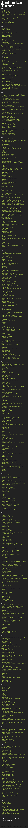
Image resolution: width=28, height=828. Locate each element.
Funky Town (5, 579)
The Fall (4, 761)
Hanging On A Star (7, 456)
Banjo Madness (6, 525)
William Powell (6, 791)
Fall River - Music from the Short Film (13, 318)
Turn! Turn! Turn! (7, 291)
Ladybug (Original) (7, 336)
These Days (5, 228)
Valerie (4, 610)
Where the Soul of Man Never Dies (12, 607)
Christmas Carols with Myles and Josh (13, 606)
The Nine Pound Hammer (8, 764)
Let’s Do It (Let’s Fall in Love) (11, 550)
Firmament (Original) (8, 340)
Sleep (3, 589)
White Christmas (6, 309)
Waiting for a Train (7, 68)
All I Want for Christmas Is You (11, 255)
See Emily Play (6, 441)
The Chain (4, 73)
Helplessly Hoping (7, 223)
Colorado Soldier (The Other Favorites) (13, 201)
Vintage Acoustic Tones (8, 101)
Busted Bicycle (6, 805)
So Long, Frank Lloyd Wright (10, 235)
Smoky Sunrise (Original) (9, 276)
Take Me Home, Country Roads (10, 119)
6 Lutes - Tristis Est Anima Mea (11, 565)
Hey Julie (4, 52)
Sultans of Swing (7, 662)
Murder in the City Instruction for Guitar (13, 754)
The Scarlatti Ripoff (7, 448)
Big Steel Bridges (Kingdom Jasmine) (12, 500)
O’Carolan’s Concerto (8, 598)
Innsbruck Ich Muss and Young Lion (12, 617)
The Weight (5, 523)
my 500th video (6, 74)
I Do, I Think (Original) (8, 330)
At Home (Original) (7, 271)
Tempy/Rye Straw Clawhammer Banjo (12, 781)
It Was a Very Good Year (9, 502)
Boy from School (6, 539)
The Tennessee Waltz (8, 621)
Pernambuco (5, 319)
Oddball (4, 694)
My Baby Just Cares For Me (10, 543)
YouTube (3, 819)
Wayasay (4, 760)
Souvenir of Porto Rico (8, 378)
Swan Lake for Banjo (8, 704)
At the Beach (5, 623)
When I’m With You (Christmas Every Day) (14, 140)
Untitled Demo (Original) (8, 133)
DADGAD (4, 537)
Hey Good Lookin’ (7, 375)
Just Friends (5, 39)
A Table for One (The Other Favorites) (13, 757)
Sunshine (4, 789)
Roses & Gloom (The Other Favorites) (12, 213)
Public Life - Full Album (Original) (11, 270)
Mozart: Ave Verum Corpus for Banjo (12, 639)
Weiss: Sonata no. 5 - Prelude (11, 522)
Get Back (4, 686)
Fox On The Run (6, 385)
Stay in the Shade (7, 257)
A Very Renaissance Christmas (10, 417)
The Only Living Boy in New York (11, 329)
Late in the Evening (7, 147)
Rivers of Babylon (7, 701)
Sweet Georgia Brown (8, 774)
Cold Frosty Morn (7, 666)
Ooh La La (5, 572)
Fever (3, 323)
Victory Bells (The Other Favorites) (12, 207)
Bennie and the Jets (7, 24)
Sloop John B (5, 368)
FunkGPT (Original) (6, 116)
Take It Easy (5, 452)
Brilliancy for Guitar (7, 792)
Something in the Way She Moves (11, 49)
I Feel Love (5, 294)
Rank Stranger (6, 301)
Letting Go (5, 151)
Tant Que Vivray (6, 738)
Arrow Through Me (7, 365)
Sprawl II (4, 630)
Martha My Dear (6, 528)
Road (3, 60)
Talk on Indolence (7, 718)
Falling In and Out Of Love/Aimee (11, 669)
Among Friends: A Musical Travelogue (12, 162)
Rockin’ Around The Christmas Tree (12, 311)
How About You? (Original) (9, 18)
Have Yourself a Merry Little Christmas (13, 364)
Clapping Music (6, 570)
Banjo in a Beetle (6, 105)
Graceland (4, 595)
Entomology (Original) (8, 402)
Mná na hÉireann (6, 420)
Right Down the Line (7, 36)
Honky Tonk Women (7, 484)
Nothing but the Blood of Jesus (11, 554)
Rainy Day (4, 716)
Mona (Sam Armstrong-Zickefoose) (12, 549)
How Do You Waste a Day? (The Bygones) (14, 85)
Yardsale (4, 627)
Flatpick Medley (6, 491)
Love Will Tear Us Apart (8, 182)
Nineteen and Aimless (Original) (11, 355)
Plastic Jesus (5, 158)
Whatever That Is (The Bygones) (10, 88)
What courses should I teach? (10, 46)
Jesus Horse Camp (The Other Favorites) (13, 204)
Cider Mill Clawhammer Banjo (10, 810)
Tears (3, 691)
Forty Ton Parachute (7, 763)
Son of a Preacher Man (8, 141)
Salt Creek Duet (6, 803)
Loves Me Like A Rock (8, 315)
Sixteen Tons (5, 337)
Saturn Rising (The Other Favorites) (12, 396)
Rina (2, 66)
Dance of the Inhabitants (9, 423)
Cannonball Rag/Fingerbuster (10, 785)
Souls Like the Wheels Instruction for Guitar (14, 735)
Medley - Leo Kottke (8, 740)
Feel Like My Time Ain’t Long (10, 374)
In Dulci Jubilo (6, 687)
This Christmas (6, 252)
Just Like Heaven (7, 592)
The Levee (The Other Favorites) (11, 521)
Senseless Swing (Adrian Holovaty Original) (13, 61)
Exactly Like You (6, 232)
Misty (3, 399)
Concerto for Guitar (7, 33)
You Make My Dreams (8, 518)
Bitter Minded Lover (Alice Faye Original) (13, 12)
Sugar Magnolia (6, 812)
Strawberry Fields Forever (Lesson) (11, 67)
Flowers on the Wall (7, 146)
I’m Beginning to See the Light (10, 47)
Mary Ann (4, 172)
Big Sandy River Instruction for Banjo (12, 665)
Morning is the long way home (10, 788)
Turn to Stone (5, 21)
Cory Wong (5, 290)
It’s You (4, 267)
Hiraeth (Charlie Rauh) (8, 302)
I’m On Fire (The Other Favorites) (11, 199)
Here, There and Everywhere (10, 292)
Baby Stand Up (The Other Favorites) (12, 655)
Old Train (4, 241)
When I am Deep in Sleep (9, 53)
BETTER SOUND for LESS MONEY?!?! (11, 120)
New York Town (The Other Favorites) (13, 434)
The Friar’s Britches (7, 765)
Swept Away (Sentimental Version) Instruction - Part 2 (11, 749)
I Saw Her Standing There (9, 505)
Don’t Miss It (6, 383)
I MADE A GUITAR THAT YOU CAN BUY (12, 148)
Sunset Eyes (5, 97)
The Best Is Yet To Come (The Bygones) (13, 106)
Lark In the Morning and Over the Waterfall (14, 578)
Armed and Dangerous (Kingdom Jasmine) (13, 481)
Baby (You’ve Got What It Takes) (11, 708)
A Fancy (4, 676)
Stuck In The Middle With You (10, 381)
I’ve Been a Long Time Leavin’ (10, 99)
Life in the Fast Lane (8, 649)
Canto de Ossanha (7, 392)
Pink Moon (5, 332)
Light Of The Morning (8, 533)
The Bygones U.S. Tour (8, 98)
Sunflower (4, 347)
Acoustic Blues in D (7, 551)
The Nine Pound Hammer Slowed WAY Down (14, 663)
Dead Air (4, 152)
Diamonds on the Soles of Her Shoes (12, 532)
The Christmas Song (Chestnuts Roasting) (13, 637)
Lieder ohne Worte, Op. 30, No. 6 (11, 168)
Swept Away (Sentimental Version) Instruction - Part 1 (11, 752)
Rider (3, 431)
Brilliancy (4, 582)
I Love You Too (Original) (9, 654)
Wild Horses (5, 112)
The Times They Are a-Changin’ (11, 467)
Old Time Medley (6, 709)
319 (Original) (6, 278)
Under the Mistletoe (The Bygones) (11, 94)
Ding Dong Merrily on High (9, 564)
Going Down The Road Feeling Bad (11, 10)
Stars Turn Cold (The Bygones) (10, 102)
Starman (4, 397)
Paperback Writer (6, 122)
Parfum (4, 494)
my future (5, 266)
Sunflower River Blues (7, 295)
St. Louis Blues (6, 269)
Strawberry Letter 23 (7, 40)
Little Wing (5, 593)
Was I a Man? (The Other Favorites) (12, 113)
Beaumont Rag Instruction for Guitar (12, 786)
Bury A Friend (6, 351)
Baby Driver (5, 299)
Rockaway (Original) (7, 231)
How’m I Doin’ (6, 596)
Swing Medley (6, 661)
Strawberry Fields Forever (9, 80)
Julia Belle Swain (7, 410)
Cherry (4, 259)
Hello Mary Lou (6, 696)
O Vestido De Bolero (7, 487)
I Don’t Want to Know (7, 77)
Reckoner (4, 31)
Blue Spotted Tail (7, 451)
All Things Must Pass (7, 22)
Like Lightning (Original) (9, 281)
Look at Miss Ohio (7, 756)
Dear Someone (6, 638)
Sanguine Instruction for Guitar (10, 667)
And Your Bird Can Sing (8, 264)
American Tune (6, 427)
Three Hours (5, 428)
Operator (4, 333)
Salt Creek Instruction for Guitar (11, 813)
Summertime (5, 723)
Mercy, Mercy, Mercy (8, 409)
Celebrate (4, 371)
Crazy (3, 369)
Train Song (5, 287)
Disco (3, 796)
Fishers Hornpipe (6, 733)
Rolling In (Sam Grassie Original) (11, 17)
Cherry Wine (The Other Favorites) (12, 203)
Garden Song (5, 179)
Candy (3, 38)
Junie (3, 449)
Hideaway (4, 470)
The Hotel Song (6, 568)
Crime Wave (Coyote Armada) (10, 581)
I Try (3, 574)
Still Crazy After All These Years (11, 320)
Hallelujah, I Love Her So (9, 742)
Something (4, 64)
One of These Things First (9, 32)
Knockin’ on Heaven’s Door (9, 631)
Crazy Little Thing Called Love (10, 358)
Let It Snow (5, 515)
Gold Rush (4, 778)
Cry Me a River (6, 584)
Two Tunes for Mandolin (9, 702)
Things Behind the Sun (7, 132)
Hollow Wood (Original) (8, 154)
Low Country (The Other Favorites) (12, 200)
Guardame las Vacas (7, 626)
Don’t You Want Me (7, 181)
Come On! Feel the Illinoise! (10, 486)
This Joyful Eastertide (8, 458)
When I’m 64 (5, 325)
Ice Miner (4, 435)
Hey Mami (4, 586)
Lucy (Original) (6, 159)
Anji (3, 547)
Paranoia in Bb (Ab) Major (9, 509)
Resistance (5, 641)
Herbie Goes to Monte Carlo (9, 462)
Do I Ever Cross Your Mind (9, 178)
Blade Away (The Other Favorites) (11, 206)
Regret (4, 379)
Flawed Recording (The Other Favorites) (13, 809)
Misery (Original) (7, 571)
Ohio (2, 71)
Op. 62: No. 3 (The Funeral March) (12, 736)
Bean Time (5, 697)
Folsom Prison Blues (7, 495)
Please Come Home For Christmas (11, 477)
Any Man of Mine (6, 42)
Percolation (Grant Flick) (9, 488)
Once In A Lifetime (7, 413)
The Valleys (5, 165)
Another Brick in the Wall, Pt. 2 (11, 304)
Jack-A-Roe (5, 680)
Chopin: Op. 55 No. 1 (8, 519)
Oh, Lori (4, 150)
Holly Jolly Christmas (8, 771)
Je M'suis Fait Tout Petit (9, 567)
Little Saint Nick (6, 59)
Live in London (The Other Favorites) (12, 312)
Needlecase (5, 382)
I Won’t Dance (6, 679)
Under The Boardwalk (8, 652)
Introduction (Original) (8, 284)
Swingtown (5, 164)
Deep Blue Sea (5, 11)
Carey (3, 395)
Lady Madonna (5, 35)
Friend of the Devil (7, 767)
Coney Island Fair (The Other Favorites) (13, 386)
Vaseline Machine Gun (8, 214)
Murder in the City (7, 777)
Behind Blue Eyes (6, 642)
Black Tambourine (7, 236)
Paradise (4, 497)
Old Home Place (6, 529)
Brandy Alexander (6, 218)
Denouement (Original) (8, 273)
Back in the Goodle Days (9, 327)
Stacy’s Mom (5, 229)
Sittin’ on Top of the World (10, 263)
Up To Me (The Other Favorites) (11, 197)
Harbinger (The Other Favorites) (11, 210)
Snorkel (4, 322)
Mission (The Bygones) (8, 123)
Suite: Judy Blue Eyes (8, 577)
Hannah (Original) (7, 659)
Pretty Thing (5, 326)
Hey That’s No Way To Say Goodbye (12, 316)
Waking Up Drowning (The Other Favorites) (14, 719)
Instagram (11, 819)
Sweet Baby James (7, 438)
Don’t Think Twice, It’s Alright (11, 698)
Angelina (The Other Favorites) (10, 437)
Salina (3, 619)
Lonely (3, 297)
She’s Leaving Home (7, 689)
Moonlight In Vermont (8, 480)
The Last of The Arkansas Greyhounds (12, 712)
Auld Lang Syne (6, 474)
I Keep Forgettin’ (6, 176)
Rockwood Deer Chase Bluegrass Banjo (12, 732)
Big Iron (3, 78)
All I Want (5, 376)
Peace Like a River (7, 256)
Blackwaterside (5, 115)
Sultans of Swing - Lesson (9, 493)
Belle (3, 280)
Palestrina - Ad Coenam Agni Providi (12, 588)
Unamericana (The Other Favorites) (12, 208)
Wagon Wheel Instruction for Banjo (11, 784)
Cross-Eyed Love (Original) (9, 348)
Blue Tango (5, 700)
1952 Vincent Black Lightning (10, 711)
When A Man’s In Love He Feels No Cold (13, 483)
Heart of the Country (8, 388)
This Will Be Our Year (8, 305)
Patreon (9, 820)
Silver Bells (4, 57)
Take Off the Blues (7, 553)
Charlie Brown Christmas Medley (10, 192)
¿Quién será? (5, 459)
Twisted (4, 507)
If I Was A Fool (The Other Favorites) (13, 605)
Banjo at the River (7, 612)
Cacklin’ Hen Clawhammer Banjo (11, 793)
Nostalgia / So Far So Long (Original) (12, 274)
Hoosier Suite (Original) (8, 124)
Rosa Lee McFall (6, 632)
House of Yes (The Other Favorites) (12, 367)
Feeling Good (5, 526)
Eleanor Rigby (5, 463)
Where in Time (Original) (9, 155)
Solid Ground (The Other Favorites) (12, 403)
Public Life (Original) (8, 277)
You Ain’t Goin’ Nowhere (9, 221)
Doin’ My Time (6, 624)
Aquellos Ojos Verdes (8, 346)
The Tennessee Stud (7, 535)
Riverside (4, 90)
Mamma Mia (5, 313)
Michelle (4, 421)
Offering (4, 772)
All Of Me (4, 490)
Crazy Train (5, 674)
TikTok (4, 820)
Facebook (18, 819)
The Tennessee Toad (7, 479)
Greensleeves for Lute (8, 779)
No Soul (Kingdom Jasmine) (9, 460)
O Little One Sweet (7, 516)
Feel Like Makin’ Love (8, 357)
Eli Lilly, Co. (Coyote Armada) (10, 556)
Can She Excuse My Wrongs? (10, 644)
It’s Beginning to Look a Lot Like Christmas (14, 139)
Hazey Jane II (6, 501)
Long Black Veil (6, 350)
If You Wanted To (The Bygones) (11, 84)
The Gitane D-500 (7, 530)
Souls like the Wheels (8, 775)
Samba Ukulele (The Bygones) (10, 70)
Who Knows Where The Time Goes (11, 344)
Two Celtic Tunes (7, 672)
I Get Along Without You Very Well (11, 166)
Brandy (3, 175)
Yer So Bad (5, 430)
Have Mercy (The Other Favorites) (11, 211)
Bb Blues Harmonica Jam (9, 658)
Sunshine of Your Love (8, 243)
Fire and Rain (5, 557)
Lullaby (4, 242)
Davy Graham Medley (8, 715)
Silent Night (4, 28)
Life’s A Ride (5, 798)
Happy (3, 590)
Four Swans (5, 609)
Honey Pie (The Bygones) (8, 134)
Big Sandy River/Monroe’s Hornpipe (12, 722)
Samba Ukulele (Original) (9, 157)
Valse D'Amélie (6, 339)
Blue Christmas (5, 29)
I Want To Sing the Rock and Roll (11, 620)
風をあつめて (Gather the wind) (11, 285)
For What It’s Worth (8, 354)
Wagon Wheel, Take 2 (8, 656)
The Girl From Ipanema (8, 681)
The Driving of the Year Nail (10, 795)
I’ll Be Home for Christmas (9, 418)
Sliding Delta (5, 439)
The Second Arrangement (8, 104)
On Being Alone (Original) (9, 498)
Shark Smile (5, 174)
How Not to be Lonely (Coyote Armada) (13, 542)
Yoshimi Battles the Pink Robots (10, 169)
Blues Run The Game (7, 372)
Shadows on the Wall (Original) (11, 161)
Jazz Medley (5, 651)
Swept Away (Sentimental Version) (12, 758)
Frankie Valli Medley (7, 508)
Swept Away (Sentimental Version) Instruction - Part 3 (11, 747)
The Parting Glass (7, 540)
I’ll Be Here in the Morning (9, 108)
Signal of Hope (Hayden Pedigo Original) (12, 109)
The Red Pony (6, 645)
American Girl (5, 183)
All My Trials (5, 144)
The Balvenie (5, 536)
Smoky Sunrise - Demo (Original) (11, 298)
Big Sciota (5, 693)
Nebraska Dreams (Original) (9, 283)
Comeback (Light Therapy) (9, 446)
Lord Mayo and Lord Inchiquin (10, 504)
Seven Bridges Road (7, 739)
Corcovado (4, 262)
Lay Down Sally (6, 334)
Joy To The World (7, 728)
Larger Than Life (6, 599)
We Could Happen (6, 721)
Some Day (4, 690)
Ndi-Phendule (5, 19)
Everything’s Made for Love (9, 75)
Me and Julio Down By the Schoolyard (12, 575)
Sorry (3, 469)
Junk (3, 445)
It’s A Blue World (6, 193)
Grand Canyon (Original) (8, 171)
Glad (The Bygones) (7, 87)
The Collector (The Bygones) (9, 82)
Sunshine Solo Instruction (9, 782)
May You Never (6, 234)
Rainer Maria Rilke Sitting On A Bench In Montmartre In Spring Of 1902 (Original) (13, 465)
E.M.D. (4, 707)
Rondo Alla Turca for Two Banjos (11, 677)
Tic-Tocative (5, 705)
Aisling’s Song (6, 616)
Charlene (4, 400)
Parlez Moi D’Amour (7, 432)
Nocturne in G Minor (7, 600)
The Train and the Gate (8, 714)
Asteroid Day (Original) (8, 117)
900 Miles (4, 411)
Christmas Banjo (6, 476)
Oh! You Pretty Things (8, 63)
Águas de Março (6, 127)
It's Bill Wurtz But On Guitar (10, 393)
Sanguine (4, 673)
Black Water (5, 143)
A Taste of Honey (6, 111)
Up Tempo (4, 807)
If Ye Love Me (6, 670)
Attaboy (4, 628)
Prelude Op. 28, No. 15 (8, 50)
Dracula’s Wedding (7, 260)
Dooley (4, 404)
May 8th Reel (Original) (8, 227)
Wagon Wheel (5, 802)
